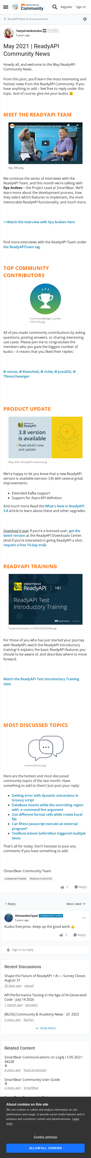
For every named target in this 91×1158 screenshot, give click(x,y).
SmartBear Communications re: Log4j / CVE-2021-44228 (43, 1059)
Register (66, 7)
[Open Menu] (85, 19)
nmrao (12, 371)
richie (48, 371)
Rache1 (29, 1020)
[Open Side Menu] (5, 7)
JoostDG (64, 371)
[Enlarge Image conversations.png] (45, 747)
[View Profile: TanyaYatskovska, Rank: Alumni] (8, 33)
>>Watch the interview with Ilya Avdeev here (39, 222)
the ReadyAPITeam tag (21, 247)
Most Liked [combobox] (76, 904)
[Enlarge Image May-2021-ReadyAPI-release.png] (45, 437)
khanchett (31, 371)
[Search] (54, 7)
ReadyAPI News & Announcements (28, 19)
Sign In (81, 7)
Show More (48, 1028)
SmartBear (31, 1088)
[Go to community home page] (27, 7)
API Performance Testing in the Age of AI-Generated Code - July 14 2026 (45, 997)
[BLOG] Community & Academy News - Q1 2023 (41, 1014)
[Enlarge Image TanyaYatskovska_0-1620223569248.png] (45, 599)
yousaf (29, 986)
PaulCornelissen (35, 1070)
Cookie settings (45, 1137)
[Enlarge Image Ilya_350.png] (45, 143)
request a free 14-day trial (24, 545)
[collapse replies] (45, 912)
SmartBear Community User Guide (32, 1079)
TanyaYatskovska (29, 31)
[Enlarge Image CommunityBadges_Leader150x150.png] (45, 299)
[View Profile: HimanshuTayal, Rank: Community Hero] (8, 918)
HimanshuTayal (26, 916)
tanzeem (31, 1005)
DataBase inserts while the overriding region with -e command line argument (47, 807)
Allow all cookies (45, 1148)
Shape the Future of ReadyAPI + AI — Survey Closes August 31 (44, 978)
